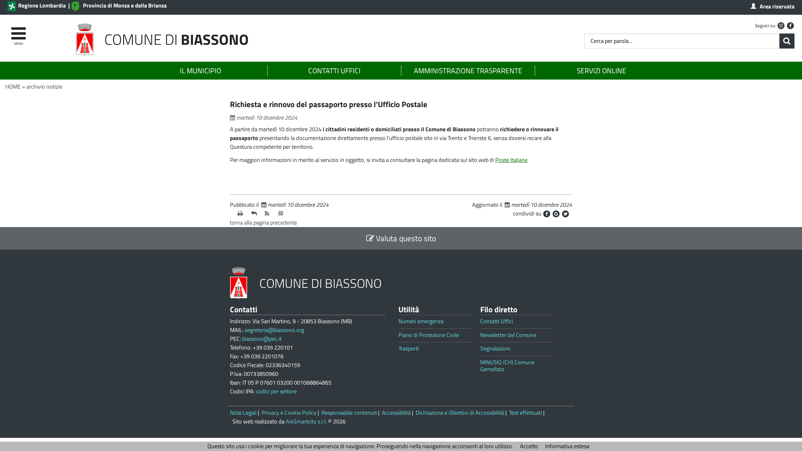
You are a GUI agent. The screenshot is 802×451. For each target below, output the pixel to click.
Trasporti (408, 348)
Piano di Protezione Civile (428, 335)
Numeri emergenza (421, 321)
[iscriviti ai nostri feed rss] (269, 213)
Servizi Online (601, 70)
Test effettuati (525, 412)
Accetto (529, 446)
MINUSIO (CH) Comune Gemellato (507, 365)
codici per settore (276, 391)
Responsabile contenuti (349, 412)
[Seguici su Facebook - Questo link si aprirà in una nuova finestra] (790, 25)
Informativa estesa (567, 446)
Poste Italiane (511, 160)
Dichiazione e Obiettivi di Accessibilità (460, 412)
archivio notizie (44, 86)
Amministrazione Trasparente (468, 70)
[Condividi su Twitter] (565, 213)
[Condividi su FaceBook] (546, 213)
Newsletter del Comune (508, 335)
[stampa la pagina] (242, 213)
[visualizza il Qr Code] (283, 213)
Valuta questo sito (405, 238)
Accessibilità (396, 412)
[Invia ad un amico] (256, 213)
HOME (13, 86)
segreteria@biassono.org (274, 330)
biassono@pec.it (262, 338)
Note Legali (243, 412)
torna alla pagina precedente (263, 222)
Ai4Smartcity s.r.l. (306, 421)
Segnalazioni (495, 348)
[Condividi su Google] (556, 213)
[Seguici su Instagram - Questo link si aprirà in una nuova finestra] (781, 25)
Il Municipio (200, 70)
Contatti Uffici (334, 70)
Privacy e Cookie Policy (289, 412)
